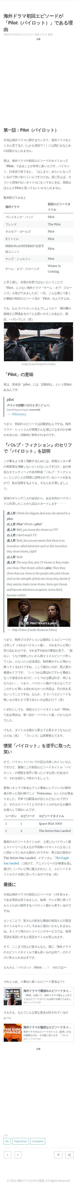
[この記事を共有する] (69, 1154)
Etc (7, 1141)
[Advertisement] (38, 80)
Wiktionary (19, 414)
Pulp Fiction (20, 1141)
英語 (50, 34)
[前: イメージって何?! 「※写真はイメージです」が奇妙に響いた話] (17, 1154)
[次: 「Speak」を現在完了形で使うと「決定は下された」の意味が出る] (7, 1154)
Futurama (37, 1141)
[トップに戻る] (58, 1154)
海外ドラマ (41, 34)
